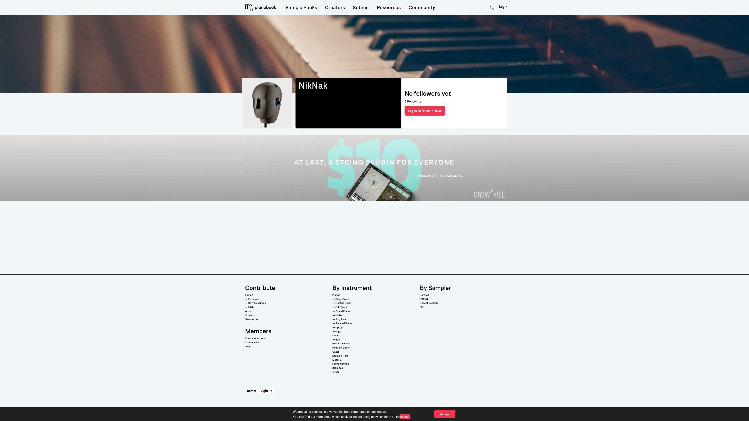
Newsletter (251, 319)
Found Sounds (340, 364)
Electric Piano (343, 303)
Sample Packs (301, 7)
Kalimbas (337, 368)
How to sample (257, 303)
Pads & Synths (341, 348)
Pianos (336, 295)
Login (248, 346)
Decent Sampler (429, 303)
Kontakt (424, 295)
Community (422, 7)
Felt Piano (341, 307)
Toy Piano (341, 319)
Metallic (337, 360)
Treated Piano (343, 323)
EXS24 (424, 299)
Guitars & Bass (341, 343)
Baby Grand (342, 299)
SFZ (422, 307)
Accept (445, 414)
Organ (336, 352)
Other (335, 372)
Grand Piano (342, 311)
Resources (389, 7)
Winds (336, 340)
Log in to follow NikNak (425, 110)
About (249, 311)
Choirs (336, 335)
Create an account (256, 338)
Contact (250, 315)
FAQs (251, 307)
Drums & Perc (340, 356)
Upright (339, 327)
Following (413, 101)
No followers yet (428, 94)
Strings (336, 331)
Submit (361, 7)
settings (404, 416)
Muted (339, 315)
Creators (335, 7)
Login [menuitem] (503, 6)
